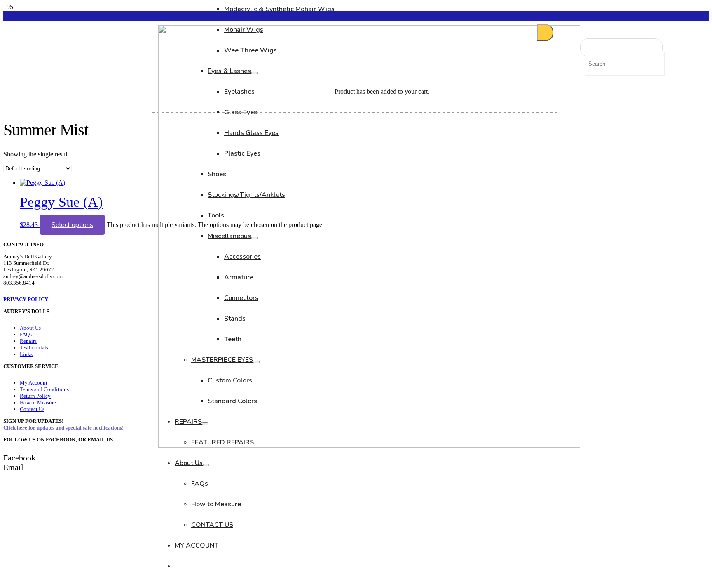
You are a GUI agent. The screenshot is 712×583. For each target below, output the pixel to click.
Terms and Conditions (44, 389)
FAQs (26, 334)
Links (26, 354)
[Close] (545, 32)
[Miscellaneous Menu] (254, 238)
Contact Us (32, 409)
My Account (33, 383)
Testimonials (34, 348)
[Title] (369, 445)
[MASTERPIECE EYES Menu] (256, 362)
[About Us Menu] (206, 465)
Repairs (28, 341)
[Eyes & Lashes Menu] (254, 73)
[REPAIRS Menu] (205, 423)
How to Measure (38, 402)
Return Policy (35, 396)
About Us (30, 328)
